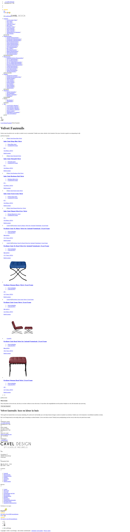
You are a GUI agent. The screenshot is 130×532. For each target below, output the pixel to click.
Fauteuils (6, 18)
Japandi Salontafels (11, 92)
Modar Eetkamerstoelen (12, 51)
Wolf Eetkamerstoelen (12, 52)
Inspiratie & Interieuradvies (10, 503)
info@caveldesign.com (6, 434)
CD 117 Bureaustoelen (12, 59)
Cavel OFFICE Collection (13, 109)
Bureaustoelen (7, 56)
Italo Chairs (9, 25)
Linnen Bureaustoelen (12, 70)
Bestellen (6, 497)
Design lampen (7, 481)
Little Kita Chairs (11, 24)
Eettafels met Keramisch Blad (14, 77)
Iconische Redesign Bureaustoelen (15, 58)
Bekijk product (7, 153)
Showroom (6, 490)
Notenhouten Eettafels (12, 75)
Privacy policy (47, 530)
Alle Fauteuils (10, 33)
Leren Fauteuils (10, 28)
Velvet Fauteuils (11, 29)
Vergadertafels (10, 87)
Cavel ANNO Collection (13, 106)
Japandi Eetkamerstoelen (13, 37)
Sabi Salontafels (11, 93)
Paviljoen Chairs (11, 26)
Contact (5, 489)
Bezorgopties (7, 494)
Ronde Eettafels (10, 82)
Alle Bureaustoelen (11, 71)
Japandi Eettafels (11, 78)
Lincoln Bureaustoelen (12, 67)
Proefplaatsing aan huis (9, 493)
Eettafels (6, 74)
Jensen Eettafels (10, 86)
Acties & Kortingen (11, 113)
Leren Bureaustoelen (12, 68)
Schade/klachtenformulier (10, 500)
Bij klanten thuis (7, 501)
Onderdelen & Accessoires (13, 112)
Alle (5, 104)
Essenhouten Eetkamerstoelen (14, 40)
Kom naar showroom (5, 406)
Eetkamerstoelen (8, 36)
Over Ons (6, 492)
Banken (5, 480)
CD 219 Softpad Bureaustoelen (14, 63)
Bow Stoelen (10, 48)
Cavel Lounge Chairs (12, 20)
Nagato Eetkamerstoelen (13, 44)
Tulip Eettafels (10, 79)
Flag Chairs (9, 21)
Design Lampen (11, 111)
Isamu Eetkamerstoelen (12, 45)
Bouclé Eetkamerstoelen (12, 41)
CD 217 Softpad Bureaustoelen (14, 62)
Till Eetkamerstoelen (12, 49)
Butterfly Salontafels (12, 94)
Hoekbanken (10, 101)
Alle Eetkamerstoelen (12, 54)
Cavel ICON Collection (12, 105)
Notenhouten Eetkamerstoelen (14, 39)
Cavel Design (4, 123)
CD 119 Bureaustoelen (12, 60)
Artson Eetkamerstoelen (12, 43)
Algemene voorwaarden (37, 530)
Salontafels (6, 90)
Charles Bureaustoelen (12, 66)
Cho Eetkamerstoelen (12, 47)
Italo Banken (10, 100)
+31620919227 (4, 440)
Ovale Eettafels (10, 81)
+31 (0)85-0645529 (9, 1)
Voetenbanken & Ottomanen (13, 32)
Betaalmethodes (7, 496)
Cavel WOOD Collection (13, 108)
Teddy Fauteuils (11, 31)
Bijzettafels (9, 96)
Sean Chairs (10, 22)
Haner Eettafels (10, 85)
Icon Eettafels (10, 83)
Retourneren (6, 498)
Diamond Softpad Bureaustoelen (14, 64)
